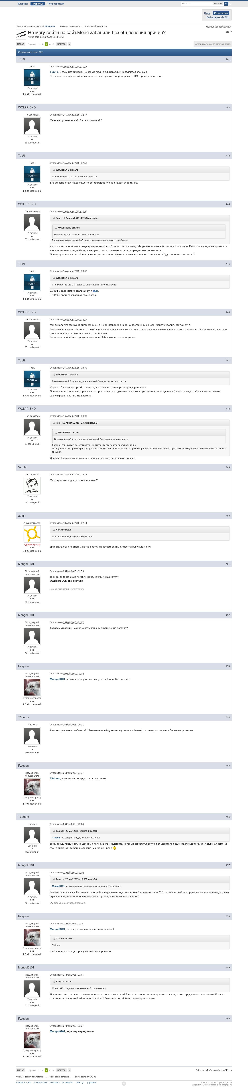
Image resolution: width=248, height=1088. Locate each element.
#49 (228, 467)
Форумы (38, 3)
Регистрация (221, 13)
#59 (228, 967)
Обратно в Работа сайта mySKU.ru (214, 1070)
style (95, 290)
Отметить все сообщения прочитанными (53, 1082)
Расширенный (230, 4)
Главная (23, 3)
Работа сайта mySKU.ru (85, 1077)
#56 (228, 817)
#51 (228, 564)
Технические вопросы (58, 1077)
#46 (228, 312)
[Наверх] (124, 1083)
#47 (228, 360)
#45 (228, 264)
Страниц (32, 44)
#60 (228, 1018)
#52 (228, 615)
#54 (228, 717)
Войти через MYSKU (218, 17)
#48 (228, 409)
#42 (228, 107)
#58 (228, 916)
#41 (228, 59)
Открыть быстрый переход (218, 26)
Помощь (80, 1082)
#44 (228, 204)
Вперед (61, 44)
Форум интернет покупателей (29, 1077)
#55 (228, 765)
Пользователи (56, 3)
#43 (228, 156)
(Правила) (92, 1082)
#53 (228, 666)
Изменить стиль (23, 1082)
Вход (207, 13)
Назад (20, 44)
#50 (228, 516)
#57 (228, 865)
